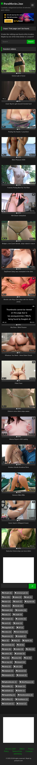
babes (18, 597)
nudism (19, 649)
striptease (8, 671)
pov (6, 658)
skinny (7, 666)
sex (28, 658)
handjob (21, 636)
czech (7, 623)
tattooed (22, 671)
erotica (7, 632)
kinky (16, 640)
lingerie (28, 640)
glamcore (8, 636)
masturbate (9, 645)
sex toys (8, 662)
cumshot (22, 619)
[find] (32, 586)
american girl (22, 593)
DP (21, 627)
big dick (30, 601)
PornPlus (8, 699)
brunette (21, 610)
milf (21, 645)
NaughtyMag (9, 695)
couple (18, 614)
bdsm (7, 601)
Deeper (21, 686)
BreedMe (8, 686)
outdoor (8, 653)
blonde (19, 606)
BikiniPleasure (27, 682)
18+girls (8, 593)
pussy (17, 658)
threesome (8, 675)
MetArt (21, 690)
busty (7, 614)
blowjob (8, 610)
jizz (6, 640)
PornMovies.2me (13, 3)
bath (29, 597)
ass (7, 597)
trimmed (22, 675)
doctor (19, 623)
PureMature (23, 699)
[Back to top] (30, 759)
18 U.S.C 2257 (10, 749)
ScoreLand (9, 703)
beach (18, 601)
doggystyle (8, 627)
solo (19, 666)
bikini (7, 606)
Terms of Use (17, 751)
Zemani (22, 703)
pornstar (21, 653)
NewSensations (26, 695)
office (31, 649)
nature (7, 649)
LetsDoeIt (8, 690)
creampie (8, 619)
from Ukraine (21, 632)
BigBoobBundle (10, 682)
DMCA (22, 749)
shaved (21, 662)
